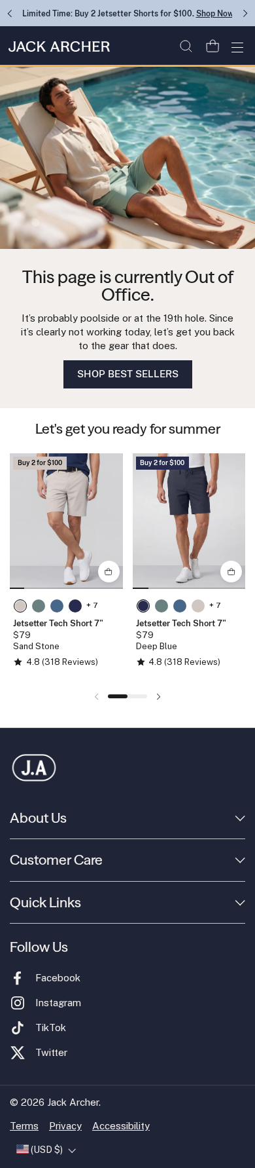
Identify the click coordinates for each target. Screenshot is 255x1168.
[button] (186, 46)
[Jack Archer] (57, 46)
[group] (66, 521)
